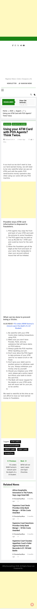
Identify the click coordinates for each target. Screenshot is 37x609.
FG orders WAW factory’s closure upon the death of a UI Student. (20, 326)
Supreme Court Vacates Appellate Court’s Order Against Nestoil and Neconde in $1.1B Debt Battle (22, 546)
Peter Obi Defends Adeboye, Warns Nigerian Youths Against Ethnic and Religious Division (26, 102)
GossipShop (9, 453)
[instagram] (15, 45)
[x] (18, 45)
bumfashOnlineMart (12, 446)
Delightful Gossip (19, 124)
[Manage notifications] (32, 604)
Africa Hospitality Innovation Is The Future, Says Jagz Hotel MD (22, 492)
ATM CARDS (15, 442)
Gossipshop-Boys (19, 499)
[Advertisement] (18, 18)
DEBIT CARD (22, 449)
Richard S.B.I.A (10, 139)
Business (7, 124)
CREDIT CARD (10, 449)
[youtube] (23, 45)
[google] (21, 45)
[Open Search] (31, 94)
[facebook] (13, 45)
